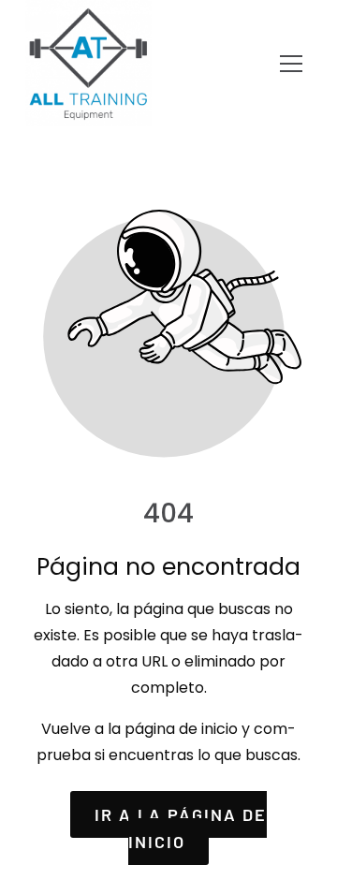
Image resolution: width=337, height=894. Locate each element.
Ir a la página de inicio (181, 828)
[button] (291, 63)
